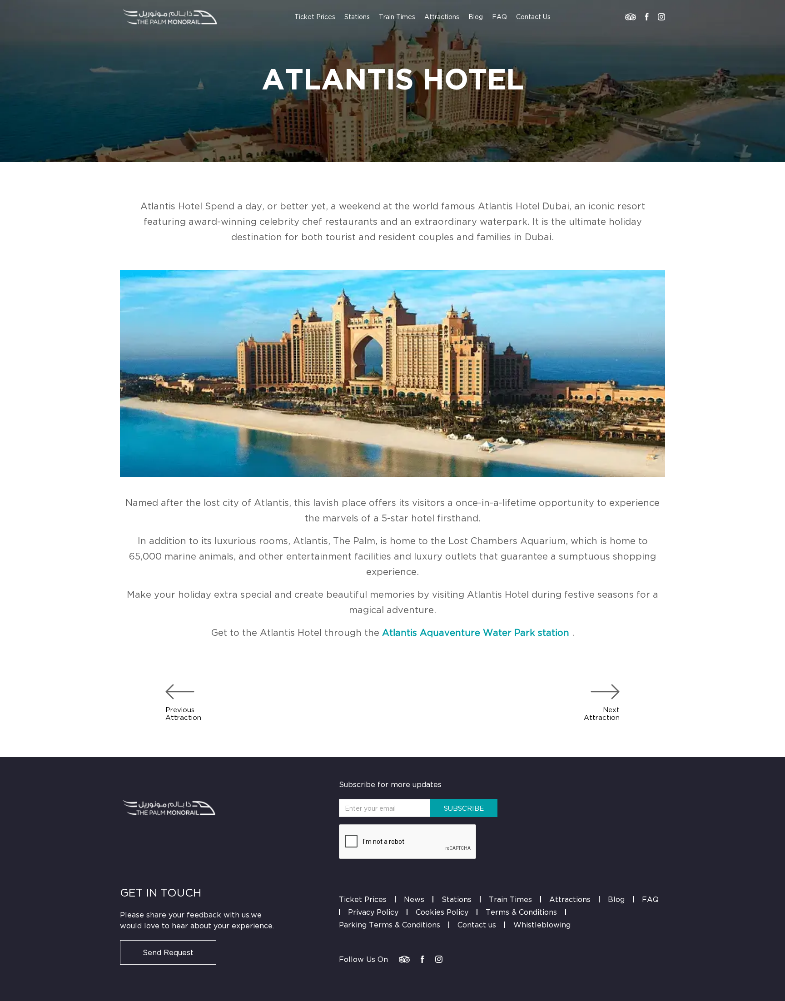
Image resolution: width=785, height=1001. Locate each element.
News (414, 899)
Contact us (476, 925)
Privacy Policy (373, 912)
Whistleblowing (542, 925)
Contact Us (533, 16)
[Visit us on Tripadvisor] (630, 16)
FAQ (499, 16)
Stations (357, 16)
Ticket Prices (314, 16)
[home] (170, 16)
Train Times (397, 16)
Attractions (441, 16)
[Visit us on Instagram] (661, 16)
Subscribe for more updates (390, 784)
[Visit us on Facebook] (647, 16)
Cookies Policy (442, 912)
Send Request (168, 952)
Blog (475, 16)
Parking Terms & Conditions (389, 925)
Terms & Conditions (521, 912)
